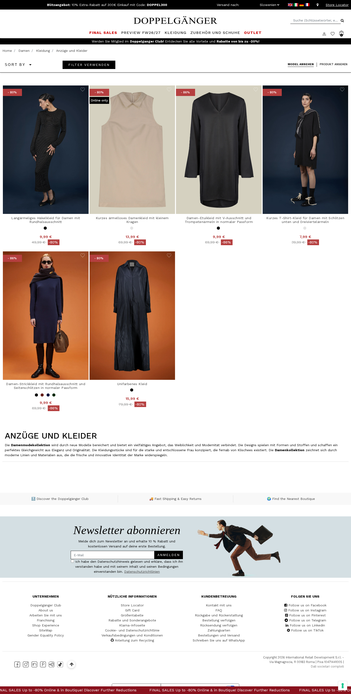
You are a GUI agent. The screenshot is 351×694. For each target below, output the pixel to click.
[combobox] (315, 20)
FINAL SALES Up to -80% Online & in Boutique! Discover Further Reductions (151, 690)
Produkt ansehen (333, 64)
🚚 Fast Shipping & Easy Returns (175, 499)
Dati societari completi (327, 666)
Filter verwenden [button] (89, 65)
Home (7, 51)
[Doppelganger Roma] (175, 19)
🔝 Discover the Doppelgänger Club (60, 499)
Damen (24, 51)
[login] (326, 33)
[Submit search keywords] (342, 20)
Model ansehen (301, 64)
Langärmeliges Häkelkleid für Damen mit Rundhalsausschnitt (45, 220)
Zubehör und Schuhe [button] (215, 32)
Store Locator (337, 5)
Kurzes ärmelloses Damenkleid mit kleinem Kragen (132, 220)
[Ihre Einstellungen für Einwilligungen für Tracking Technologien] (342, 685)
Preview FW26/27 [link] (141, 32)
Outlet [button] (253, 32)
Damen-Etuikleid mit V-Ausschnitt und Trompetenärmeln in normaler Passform (219, 220)
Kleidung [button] (175, 32)
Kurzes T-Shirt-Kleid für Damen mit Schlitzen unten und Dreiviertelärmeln (305, 220)
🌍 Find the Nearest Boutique (291, 499)
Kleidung (43, 51)
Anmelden (168, 555)
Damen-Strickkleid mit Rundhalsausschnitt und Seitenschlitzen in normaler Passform (45, 386)
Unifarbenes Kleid (132, 384)
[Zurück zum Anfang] (71, 664)
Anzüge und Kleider (71, 51)
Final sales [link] (103, 32)
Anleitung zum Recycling (134, 640)
